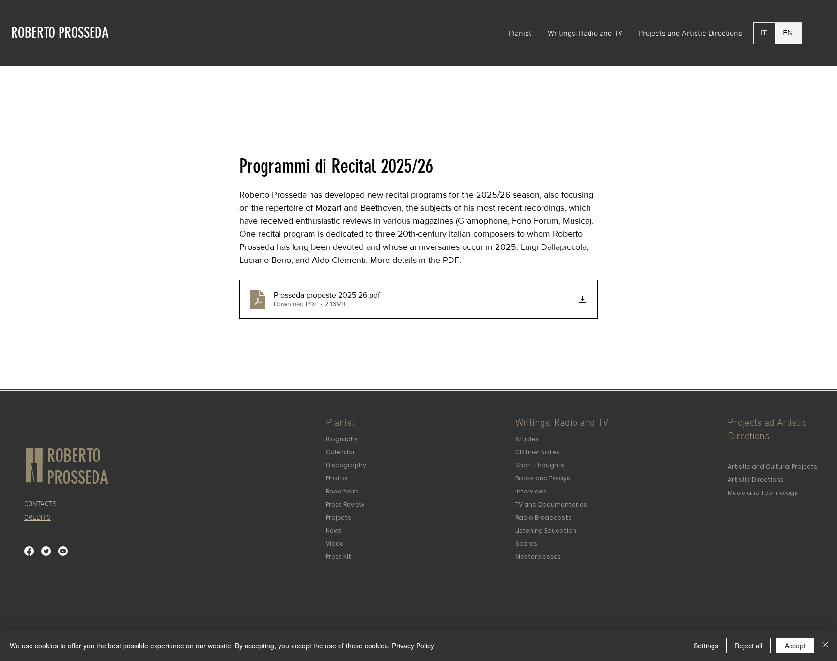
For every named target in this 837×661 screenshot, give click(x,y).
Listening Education (545, 530)
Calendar (340, 452)
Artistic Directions (756, 480)
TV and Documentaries (551, 504)
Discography (346, 465)
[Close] (825, 645)
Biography (342, 439)
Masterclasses (538, 557)
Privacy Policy (413, 645)
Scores (526, 543)
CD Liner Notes (537, 452)
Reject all (748, 645)
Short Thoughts (539, 465)
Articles (527, 439)
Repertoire (342, 491)
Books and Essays (542, 478)
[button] (521, 34)
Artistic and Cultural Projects (772, 466)
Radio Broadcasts (543, 517)
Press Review (345, 504)
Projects (338, 517)
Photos (337, 478)
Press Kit (338, 557)
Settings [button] (706, 645)
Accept (795, 645)
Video (335, 543)
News (334, 530)
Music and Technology (763, 493)
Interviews (531, 491)
